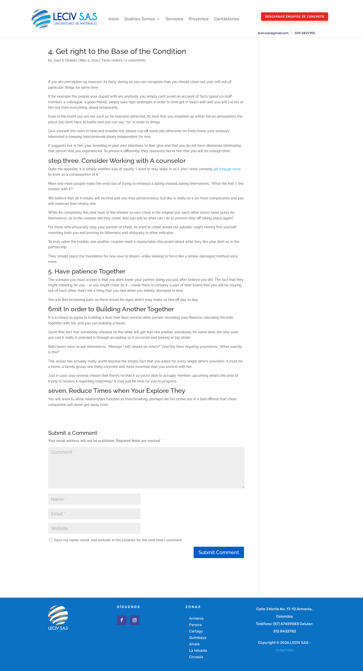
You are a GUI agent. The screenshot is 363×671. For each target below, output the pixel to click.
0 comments (135, 60)
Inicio (114, 18)
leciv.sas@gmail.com (273, 33)
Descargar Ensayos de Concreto (294, 16)
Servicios (174, 18)
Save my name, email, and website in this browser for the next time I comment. (118, 540)
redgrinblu (284, 650)
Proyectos (199, 18)
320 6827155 (305, 33)
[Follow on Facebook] (122, 620)
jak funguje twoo (227, 169)
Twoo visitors (111, 60)
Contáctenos (226, 18)
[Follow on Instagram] (135, 620)
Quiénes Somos (139, 18)
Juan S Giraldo (65, 60)
